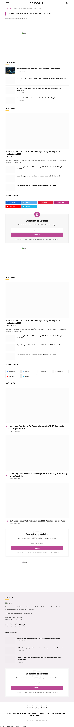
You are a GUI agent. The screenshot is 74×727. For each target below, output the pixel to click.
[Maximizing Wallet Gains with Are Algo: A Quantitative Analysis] (10, 70)
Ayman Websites (11, 156)
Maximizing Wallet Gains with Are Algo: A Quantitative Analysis (38, 68)
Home (9, 713)
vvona (45, 720)
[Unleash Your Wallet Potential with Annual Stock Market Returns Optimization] (10, 90)
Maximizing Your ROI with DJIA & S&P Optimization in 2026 (36, 185)
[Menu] (7, 3)
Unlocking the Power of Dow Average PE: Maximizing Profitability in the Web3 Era (41, 168)
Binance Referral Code (40, 713)
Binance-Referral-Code (21, 713)
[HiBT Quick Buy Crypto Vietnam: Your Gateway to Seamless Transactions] (10, 80)
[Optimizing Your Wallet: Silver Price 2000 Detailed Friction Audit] (10, 178)
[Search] (67, 3)
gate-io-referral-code (37, 716)
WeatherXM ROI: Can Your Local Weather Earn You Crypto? (36, 98)
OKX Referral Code (58, 713)
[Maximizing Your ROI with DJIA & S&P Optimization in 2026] (10, 187)
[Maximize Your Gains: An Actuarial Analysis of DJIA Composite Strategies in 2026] (37, 131)
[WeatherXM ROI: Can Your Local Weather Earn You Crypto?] (10, 100)
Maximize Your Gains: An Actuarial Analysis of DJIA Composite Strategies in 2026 (33, 152)
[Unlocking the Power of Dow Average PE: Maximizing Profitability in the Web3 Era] (10, 169)
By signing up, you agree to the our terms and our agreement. (38, 239)
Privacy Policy (48, 239)
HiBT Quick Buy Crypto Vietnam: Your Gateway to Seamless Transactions (41, 78)
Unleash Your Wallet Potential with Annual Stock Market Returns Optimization (39, 89)
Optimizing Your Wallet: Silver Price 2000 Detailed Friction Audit (38, 176)
